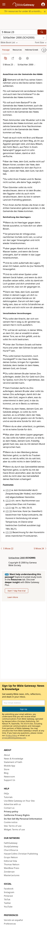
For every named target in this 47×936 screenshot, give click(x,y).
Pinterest (8, 895)
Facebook (8, 888)
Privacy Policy (11, 735)
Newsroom (9, 776)
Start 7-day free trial (16, 590)
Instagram (9, 892)
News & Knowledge (13, 758)
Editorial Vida (10, 861)
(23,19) (8, 532)
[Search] (41, 32)
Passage (6, 49)
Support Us (9, 780)
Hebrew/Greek (31, 49)
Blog (6, 773)
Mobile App (9, 765)
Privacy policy (11, 811)
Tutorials (8, 797)
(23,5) (8, 507)
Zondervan (9, 871)
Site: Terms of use (12, 825)
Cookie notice (10, 822)
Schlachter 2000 (16, 557)
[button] (43, 4)
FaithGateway (10, 843)
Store (6, 769)
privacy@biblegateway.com (14, 737)
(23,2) (8, 490)
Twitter (7, 903)
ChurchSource (11, 850)
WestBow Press (11, 868)
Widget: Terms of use (14, 829)
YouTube (8, 906)
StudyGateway (11, 846)
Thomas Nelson (11, 864)
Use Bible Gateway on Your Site (19, 800)
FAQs (6, 793)
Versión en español (13, 920)
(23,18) (8, 511)
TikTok (7, 899)
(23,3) (8, 500)
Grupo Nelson (11, 857)
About (7, 755)
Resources (17, 49)
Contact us (9, 807)
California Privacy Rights (17, 815)
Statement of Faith (13, 762)
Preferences (10, 923)
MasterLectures (11, 875)
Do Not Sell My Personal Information (23, 818)
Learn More (12, 597)
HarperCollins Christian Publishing (21, 853)
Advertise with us (12, 804)
